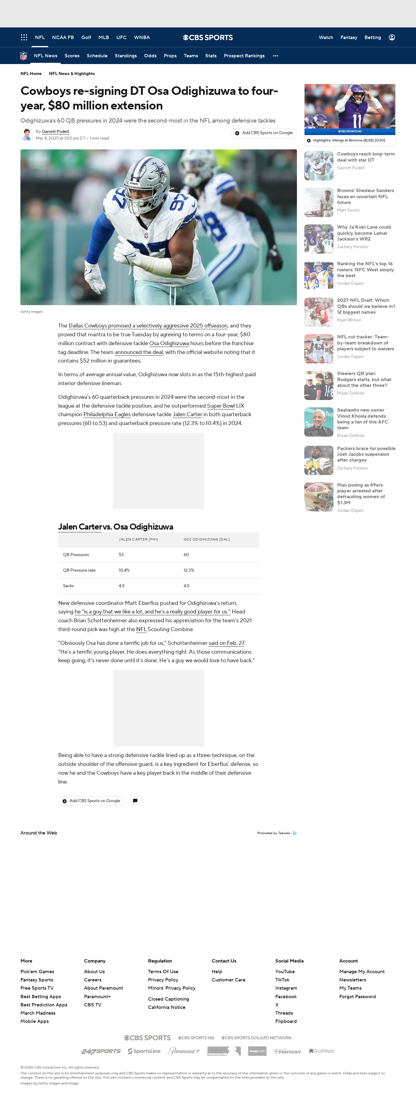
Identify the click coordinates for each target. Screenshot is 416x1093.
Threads (284, 1013)
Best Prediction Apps (43, 1005)
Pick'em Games (37, 972)
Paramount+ (97, 997)
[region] (350, 109)
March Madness (37, 1013)
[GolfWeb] (322, 1051)
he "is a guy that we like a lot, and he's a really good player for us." (153, 611)
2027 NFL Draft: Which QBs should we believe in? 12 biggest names (366, 306)
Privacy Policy (163, 980)
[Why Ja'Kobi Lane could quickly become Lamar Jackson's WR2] (318, 239)
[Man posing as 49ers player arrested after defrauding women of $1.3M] (318, 497)
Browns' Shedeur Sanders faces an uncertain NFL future (365, 196)
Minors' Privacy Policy (172, 988)
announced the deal (139, 352)
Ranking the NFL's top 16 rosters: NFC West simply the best (365, 269)
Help (217, 972)
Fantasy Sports (36, 980)
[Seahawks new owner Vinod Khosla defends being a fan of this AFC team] (318, 422)
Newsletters (352, 980)
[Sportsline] (144, 1050)
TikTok (282, 980)
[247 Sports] (101, 1050)
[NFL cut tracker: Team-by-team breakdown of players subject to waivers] (318, 348)
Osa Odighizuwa (169, 343)
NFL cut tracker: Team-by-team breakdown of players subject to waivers (365, 343)
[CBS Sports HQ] (196, 1037)
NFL (141, 629)
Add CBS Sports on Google (267, 133)
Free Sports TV (37, 988)
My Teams (350, 988)
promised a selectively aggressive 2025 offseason (167, 325)
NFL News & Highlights (72, 74)
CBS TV (92, 1005)
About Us (94, 972)
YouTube (285, 972)
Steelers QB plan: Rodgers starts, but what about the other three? (364, 379)
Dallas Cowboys (88, 325)
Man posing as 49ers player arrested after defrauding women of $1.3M (361, 494)
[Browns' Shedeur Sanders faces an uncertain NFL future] (318, 202)
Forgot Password (357, 997)
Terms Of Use (163, 972)
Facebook (286, 997)
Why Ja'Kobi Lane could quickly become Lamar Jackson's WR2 (364, 233)
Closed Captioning (168, 999)
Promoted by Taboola (273, 833)
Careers (92, 980)
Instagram (286, 988)
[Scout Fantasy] (288, 1051)
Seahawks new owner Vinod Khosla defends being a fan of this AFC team (362, 419)
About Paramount (103, 988)
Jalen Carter (187, 414)
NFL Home (31, 74)
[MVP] (257, 1049)
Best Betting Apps (40, 997)
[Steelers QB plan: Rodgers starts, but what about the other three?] (318, 385)
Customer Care (228, 980)
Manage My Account (362, 972)
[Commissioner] (224, 1049)
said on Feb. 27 (226, 643)
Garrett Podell (55, 131)
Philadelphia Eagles (107, 414)
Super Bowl (221, 405)
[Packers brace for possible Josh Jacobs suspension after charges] (318, 460)
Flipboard (286, 1021)
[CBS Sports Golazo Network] (256, 1037)
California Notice (166, 1007)
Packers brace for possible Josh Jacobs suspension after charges (366, 454)
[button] (276, 55)
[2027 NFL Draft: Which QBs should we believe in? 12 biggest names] (318, 312)
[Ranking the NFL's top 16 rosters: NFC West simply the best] (318, 275)
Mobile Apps (34, 1021)
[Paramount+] (184, 1050)
